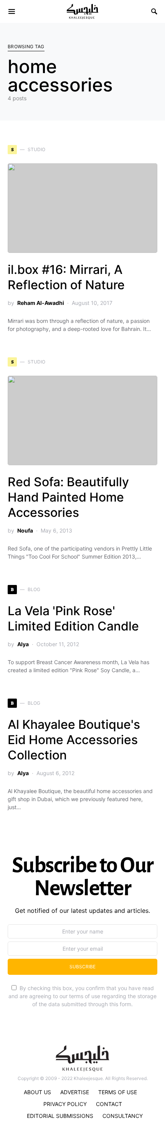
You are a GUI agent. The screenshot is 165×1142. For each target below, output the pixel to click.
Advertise (74, 1092)
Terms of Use (117, 1092)
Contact (109, 1104)
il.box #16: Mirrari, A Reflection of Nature (66, 277)
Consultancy (122, 1116)
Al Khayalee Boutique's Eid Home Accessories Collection (74, 739)
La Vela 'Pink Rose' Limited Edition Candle (73, 618)
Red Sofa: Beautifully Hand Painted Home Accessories (68, 497)
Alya (23, 644)
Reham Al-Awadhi (40, 303)
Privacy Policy (65, 1104)
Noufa (25, 530)
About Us (37, 1092)
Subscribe (82, 966)
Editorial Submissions (60, 1116)
